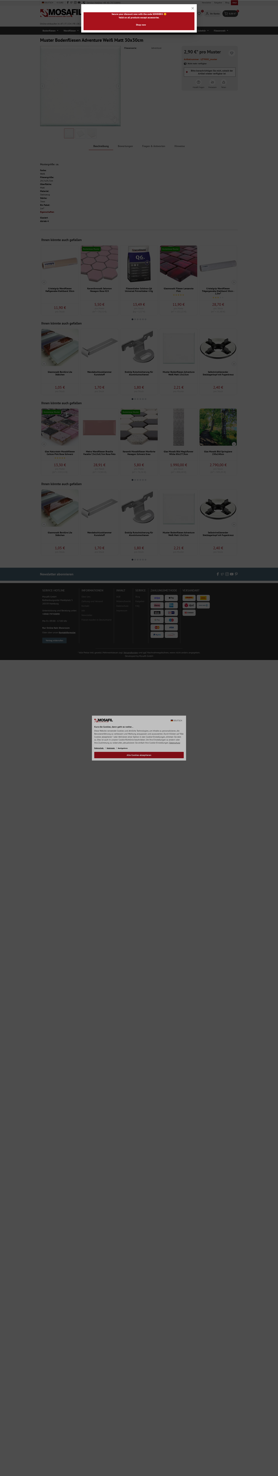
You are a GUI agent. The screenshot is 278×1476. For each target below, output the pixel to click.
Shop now (141, 24)
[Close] (192, 8)
